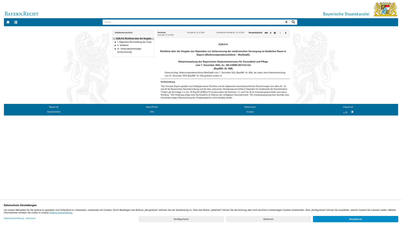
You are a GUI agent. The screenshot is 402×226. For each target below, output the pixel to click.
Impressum (348, 107)
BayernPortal (152, 107)
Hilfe (152, 112)
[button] (114, 38)
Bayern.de (53, 107)
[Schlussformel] (124, 52)
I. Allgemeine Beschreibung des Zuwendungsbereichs (141, 42)
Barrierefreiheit (53, 112)
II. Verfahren (122, 45)
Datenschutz (250, 107)
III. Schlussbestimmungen (129, 49)
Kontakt (250, 112)
